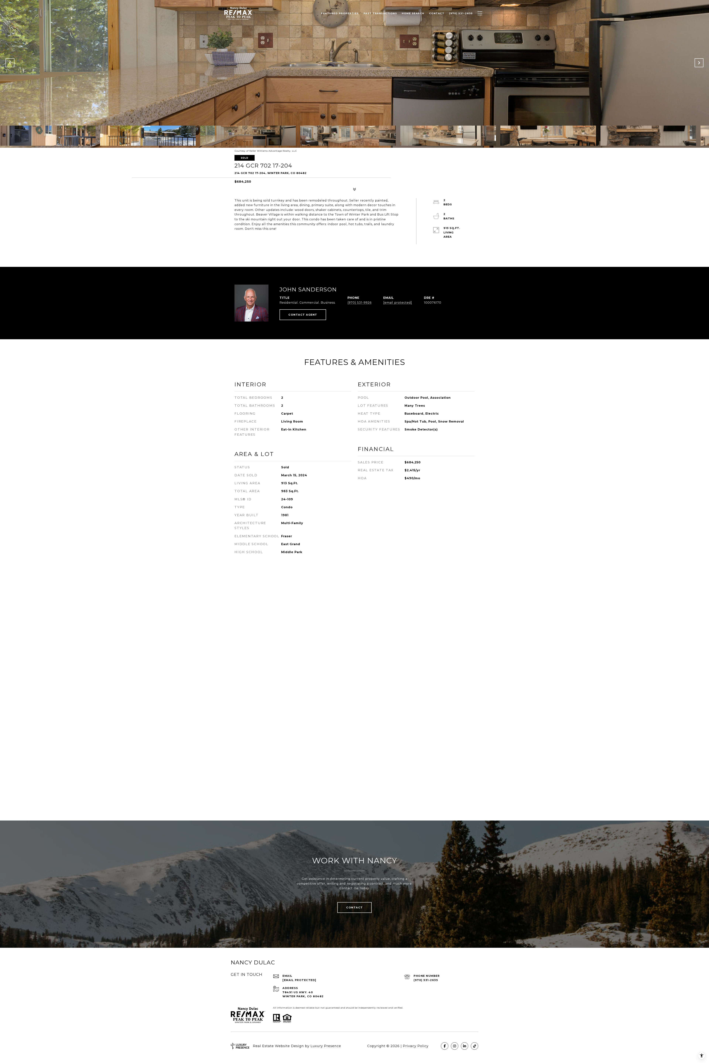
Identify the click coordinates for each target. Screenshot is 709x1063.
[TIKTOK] (474, 1046)
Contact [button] (354, 907)
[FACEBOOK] (444, 1046)
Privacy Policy (416, 1046)
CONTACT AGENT (302, 314)
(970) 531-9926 (359, 302)
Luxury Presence (326, 1046)
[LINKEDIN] (464, 1046)
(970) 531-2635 (426, 980)
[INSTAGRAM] (454, 1046)
